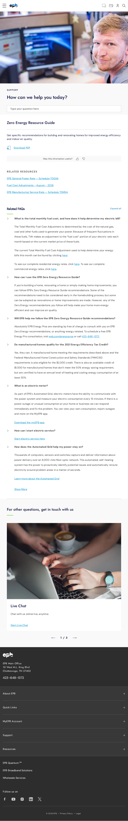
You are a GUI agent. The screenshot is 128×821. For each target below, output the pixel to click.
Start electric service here (29, 438)
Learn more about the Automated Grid (36, 478)
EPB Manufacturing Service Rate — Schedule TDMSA (37, 192)
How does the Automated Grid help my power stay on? (48, 446)
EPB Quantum (12, 763)
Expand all (115, 208)
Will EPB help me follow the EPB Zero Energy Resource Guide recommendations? (65, 318)
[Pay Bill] (111, 5)
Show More (20, 489)
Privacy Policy (66, 813)
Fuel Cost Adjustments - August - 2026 (30, 185)
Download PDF (22, 148)
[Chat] (104, 6)
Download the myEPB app (29, 422)
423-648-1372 (90, 336)
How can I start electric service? (34, 430)
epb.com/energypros (61, 336)
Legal (78, 813)
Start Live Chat (19, 625)
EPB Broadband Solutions (17, 770)
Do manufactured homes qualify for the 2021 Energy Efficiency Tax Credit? (61, 344)
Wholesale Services (14, 778)
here (65, 255)
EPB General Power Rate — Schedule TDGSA (33, 178)
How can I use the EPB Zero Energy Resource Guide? (47, 277)
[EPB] (13, 5)
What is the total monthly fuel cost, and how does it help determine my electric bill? (67, 218)
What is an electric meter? (31, 385)
